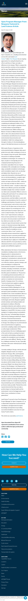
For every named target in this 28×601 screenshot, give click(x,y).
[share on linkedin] (2, 437)
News (2, 573)
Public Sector (4, 543)
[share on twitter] (9, 437)
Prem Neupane (14, 59)
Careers (3, 564)
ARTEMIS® (4, 513)
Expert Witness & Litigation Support (10, 510)
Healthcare (4, 534)
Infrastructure (5, 507)
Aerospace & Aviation (6, 520)
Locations (3, 561)
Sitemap (3, 588)
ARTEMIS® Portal (5, 579)
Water (2, 495)
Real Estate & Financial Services (9, 546)
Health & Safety (5, 501)
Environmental (5, 498)
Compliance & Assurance (7, 504)
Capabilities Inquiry (6, 559)
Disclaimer (4, 585)
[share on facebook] (6, 437)
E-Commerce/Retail (6, 528)
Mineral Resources (6, 540)
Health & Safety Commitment (8, 567)
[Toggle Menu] (26, 3)
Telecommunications (6, 549)
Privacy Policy (4, 582)
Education (4, 523)
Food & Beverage (5, 531)
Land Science (19, 416)
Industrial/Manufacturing (8, 537)
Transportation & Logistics (8, 552)
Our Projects (4, 570)
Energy (3, 525)
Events (3, 576)
